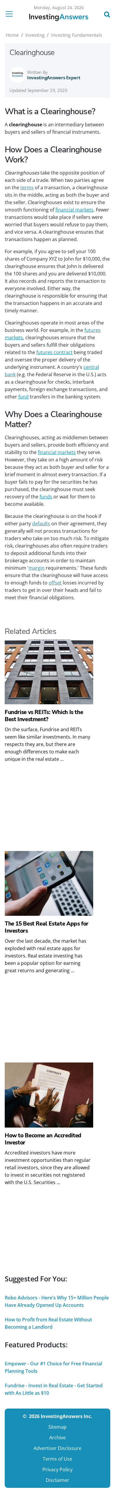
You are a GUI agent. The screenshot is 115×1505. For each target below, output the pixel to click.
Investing (35, 35)
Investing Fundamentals (76, 35)
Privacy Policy (57, 1469)
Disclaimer (57, 1480)
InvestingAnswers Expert (53, 77)
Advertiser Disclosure (57, 1448)
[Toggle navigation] (11, 14)
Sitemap (57, 1427)
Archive (57, 1438)
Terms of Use (57, 1459)
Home (12, 35)
